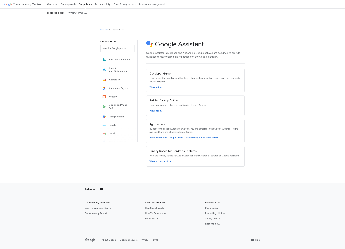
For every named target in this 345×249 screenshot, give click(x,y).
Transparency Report (96, 213)
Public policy (211, 208)
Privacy (144, 240)
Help (257, 240)
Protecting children (215, 213)
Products (104, 30)
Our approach (68, 4)
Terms (154, 240)
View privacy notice (160, 161)
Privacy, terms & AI (77, 13)
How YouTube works (155, 213)
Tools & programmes (125, 4)
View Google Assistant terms (202, 137)
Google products (128, 240)
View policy (155, 111)
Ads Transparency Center (98, 208)
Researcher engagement (152, 4)
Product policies (55, 13)
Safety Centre (212, 218)
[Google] (90, 240)
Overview (52, 4)
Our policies (85, 4)
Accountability (102, 4)
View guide (155, 87)
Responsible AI (212, 223)
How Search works (154, 208)
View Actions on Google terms (166, 137)
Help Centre (151, 218)
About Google (109, 240)
